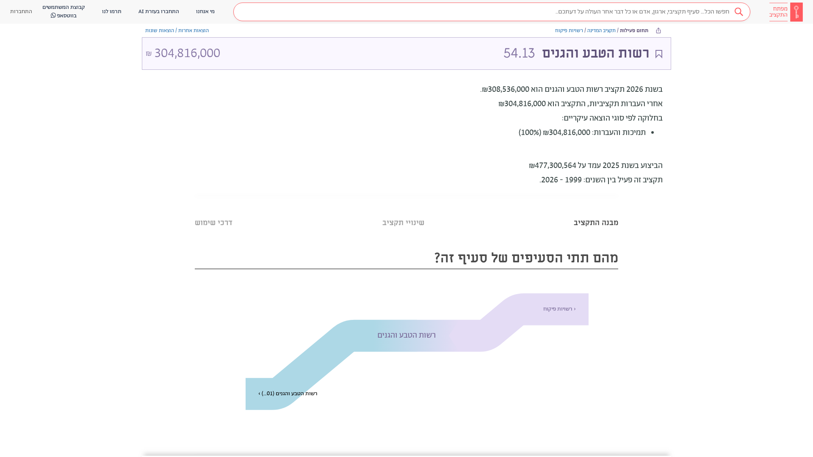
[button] (491, 12)
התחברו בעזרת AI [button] (158, 12)
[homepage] (786, 12)
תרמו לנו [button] (112, 12)
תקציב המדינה (601, 30)
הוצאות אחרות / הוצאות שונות (177, 30)
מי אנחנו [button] (205, 12)
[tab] (596, 212)
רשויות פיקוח (569, 30)
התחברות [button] (21, 12)
